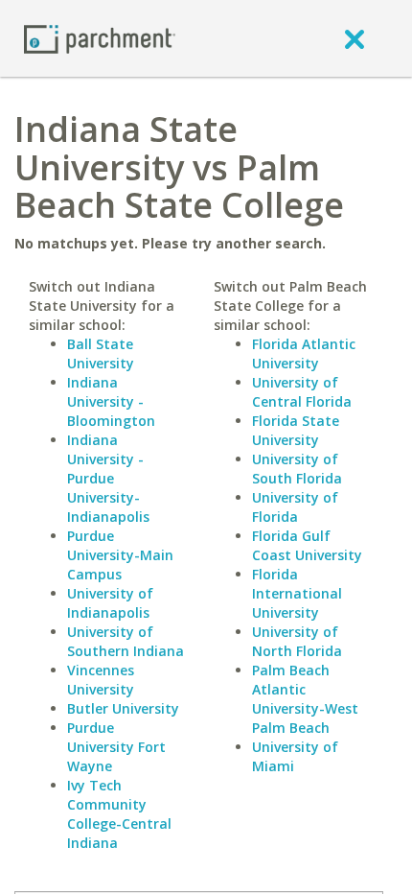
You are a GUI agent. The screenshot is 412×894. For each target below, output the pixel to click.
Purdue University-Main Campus (120, 555)
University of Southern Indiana (125, 641)
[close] (354, 38)
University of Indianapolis (110, 603)
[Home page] (99, 38)
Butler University (123, 708)
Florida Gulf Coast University (307, 545)
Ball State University (100, 353)
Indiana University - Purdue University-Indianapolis (108, 478)
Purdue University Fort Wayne (116, 746)
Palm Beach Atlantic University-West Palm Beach (305, 699)
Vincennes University (100, 679)
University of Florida (295, 507)
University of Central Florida (302, 392)
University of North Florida (297, 641)
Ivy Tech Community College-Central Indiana (119, 814)
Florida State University (295, 430)
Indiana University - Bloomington (111, 401)
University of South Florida (297, 468)
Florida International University (297, 593)
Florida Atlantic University (303, 353)
